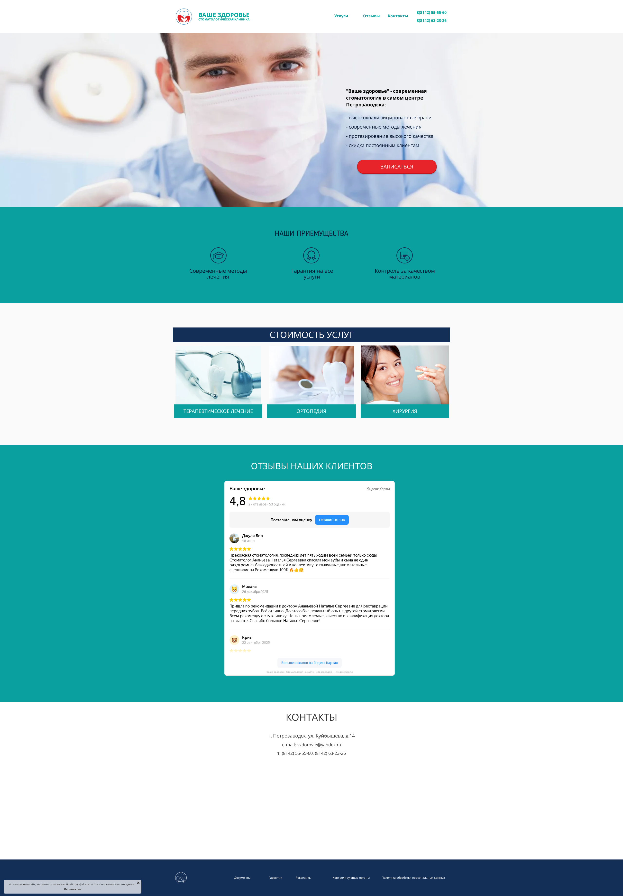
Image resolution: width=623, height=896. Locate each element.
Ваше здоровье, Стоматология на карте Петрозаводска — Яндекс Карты (309, 672)
